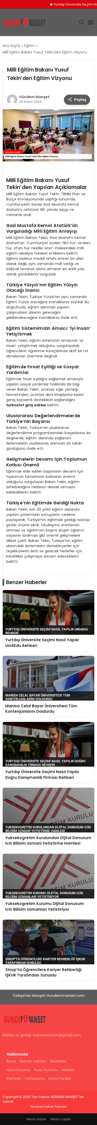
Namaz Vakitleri (33, 1061)
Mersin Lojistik (60, 1119)
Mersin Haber (36, 1119)
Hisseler (67, 1069)
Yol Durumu (34, 1078)
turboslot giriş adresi (26, 405)
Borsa (11, 1061)
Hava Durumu (19, 1069)
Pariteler (14, 1078)
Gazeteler (58, 1061)
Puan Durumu (46, 1069)
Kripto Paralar (59, 1078)
